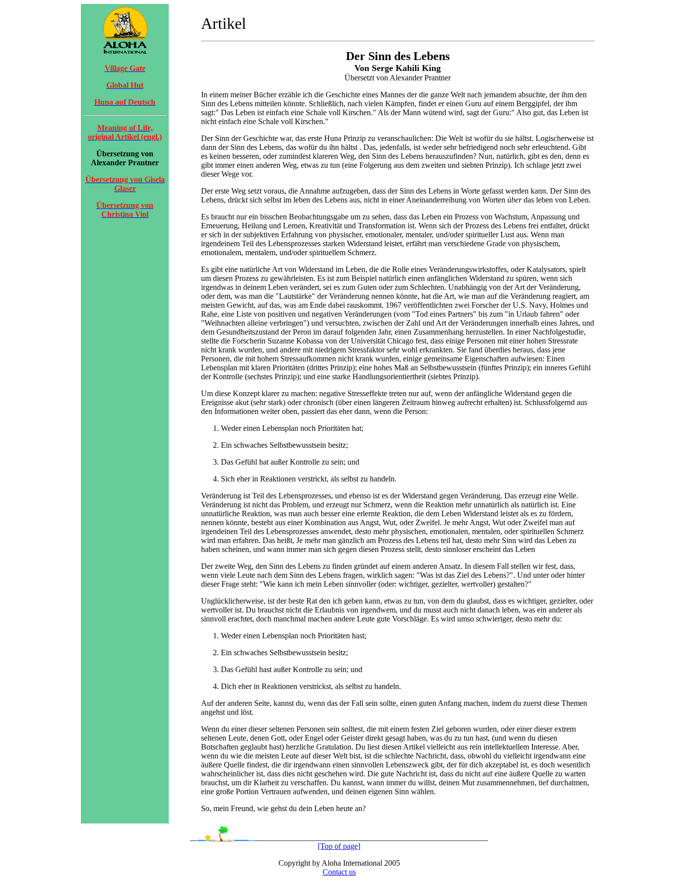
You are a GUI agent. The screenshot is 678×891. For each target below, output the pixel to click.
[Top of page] (339, 846)
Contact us (339, 872)
